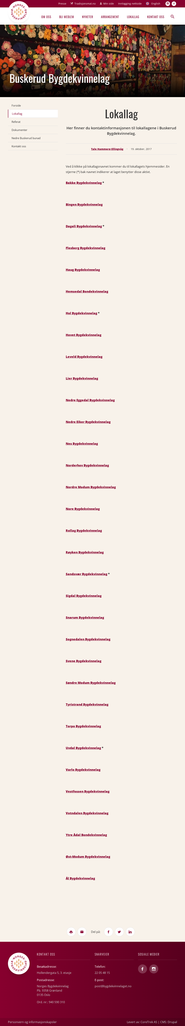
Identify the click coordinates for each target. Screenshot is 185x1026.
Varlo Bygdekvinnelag (83, 770)
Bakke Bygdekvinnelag (84, 183)
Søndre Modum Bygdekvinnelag (91, 683)
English (155, 3)
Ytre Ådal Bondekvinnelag (86, 835)
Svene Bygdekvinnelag (83, 661)
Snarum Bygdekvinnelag (85, 617)
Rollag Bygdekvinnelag (84, 530)
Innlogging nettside (130, 3)
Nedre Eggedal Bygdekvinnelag (90, 400)
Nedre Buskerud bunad (26, 138)
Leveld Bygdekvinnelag (84, 356)
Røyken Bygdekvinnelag (85, 552)
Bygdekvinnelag (85, 378)
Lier (69, 378)
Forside (16, 105)
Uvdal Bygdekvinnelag (83, 748)
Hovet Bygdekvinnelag (83, 335)
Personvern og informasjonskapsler (32, 1022)
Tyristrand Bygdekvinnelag (87, 704)
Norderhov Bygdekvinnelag (87, 465)
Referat (16, 122)
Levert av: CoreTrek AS (142, 1022)
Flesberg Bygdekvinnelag (85, 248)
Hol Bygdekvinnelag (81, 313)
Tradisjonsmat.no (85, 3)
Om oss (46, 17)
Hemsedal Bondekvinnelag (87, 291)
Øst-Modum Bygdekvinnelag (88, 856)
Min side (108, 3)
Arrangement (110, 17)
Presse (62, 3)
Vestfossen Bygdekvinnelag (87, 791)
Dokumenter (19, 130)
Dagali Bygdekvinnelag (84, 226)
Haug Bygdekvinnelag (83, 270)
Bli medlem (66, 17)
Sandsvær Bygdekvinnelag (86, 574)
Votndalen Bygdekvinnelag (87, 813)
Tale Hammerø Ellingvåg (107, 149)
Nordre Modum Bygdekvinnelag (91, 487)
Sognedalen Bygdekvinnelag (88, 639)
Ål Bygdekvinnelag (80, 878)
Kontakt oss (155, 17)
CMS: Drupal (168, 1022)
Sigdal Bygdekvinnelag (84, 596)
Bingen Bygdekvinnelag (84, 204)
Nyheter (87, 17)
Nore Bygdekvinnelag (83, 509)
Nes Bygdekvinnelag (82, 443)
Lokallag (133, 17)
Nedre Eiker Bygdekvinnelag (88, 422)
